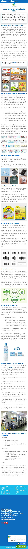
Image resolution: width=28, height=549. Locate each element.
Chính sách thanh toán (10, 519)
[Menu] (2, 4)
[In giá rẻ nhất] (14, 5)
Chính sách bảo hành (10, 514)
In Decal (14, 62)
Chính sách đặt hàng (9, 512)
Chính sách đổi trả (9, 516)
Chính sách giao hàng (10, 517)
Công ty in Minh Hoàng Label (9, 367)
